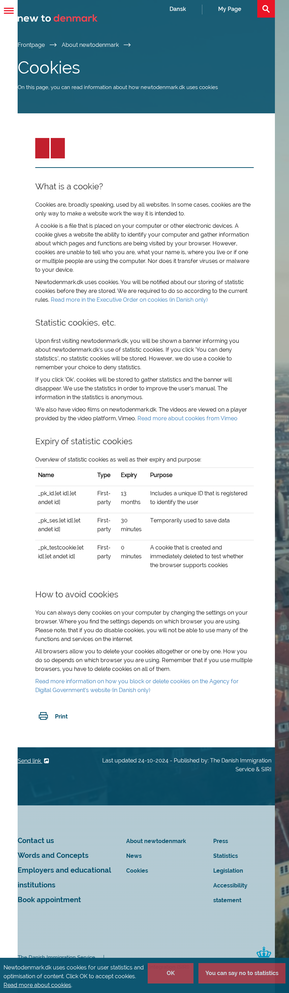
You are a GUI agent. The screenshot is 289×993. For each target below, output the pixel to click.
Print (61, 716)
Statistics (225, 856)
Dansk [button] (178, 9)
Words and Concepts (53, 855)
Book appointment (49, 900)
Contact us (36, 841)
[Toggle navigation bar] (9, 11)
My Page (229, 9)
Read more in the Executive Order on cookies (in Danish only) (129, 299)
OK (171, 973)
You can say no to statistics (241, 973)
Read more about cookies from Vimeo (187, 418)
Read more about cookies (37, 985)
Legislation (228, 870)
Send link (30, 761)
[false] (58, 148)
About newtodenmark (91, 45)
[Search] (266, 9)
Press (220, 841)
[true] (42, 148)
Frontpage (32, 45)
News (134, 856)
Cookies (137, 870)
